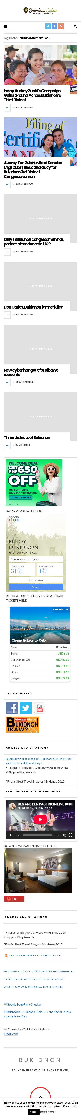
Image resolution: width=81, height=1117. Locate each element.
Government (23, 445)
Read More (47, 1111)
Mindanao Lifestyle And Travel (35, 955)
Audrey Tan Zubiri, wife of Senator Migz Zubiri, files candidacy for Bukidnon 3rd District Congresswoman (33, 169)
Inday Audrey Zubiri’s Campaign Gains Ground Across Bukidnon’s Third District (32, 95)
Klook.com (11, 1033)
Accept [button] (33, 1111)
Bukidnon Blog (32, 1011)
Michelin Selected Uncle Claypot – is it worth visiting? (34, 979)
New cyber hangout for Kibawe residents (31, 372)
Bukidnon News (24, 107)
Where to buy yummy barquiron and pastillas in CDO (33, 987)
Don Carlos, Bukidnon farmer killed (33, 307)
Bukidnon (40, 1060)
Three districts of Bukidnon (27, 437)
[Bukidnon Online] (40, 10)
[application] (40, 819)
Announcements (25, 382)
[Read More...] (7, 107)
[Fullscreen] (70, 835)
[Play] (11, 835)
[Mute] (64, 835)
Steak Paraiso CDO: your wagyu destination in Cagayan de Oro (38, 971)
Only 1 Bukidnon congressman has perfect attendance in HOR (33, 242)
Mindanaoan (12, 1011)
